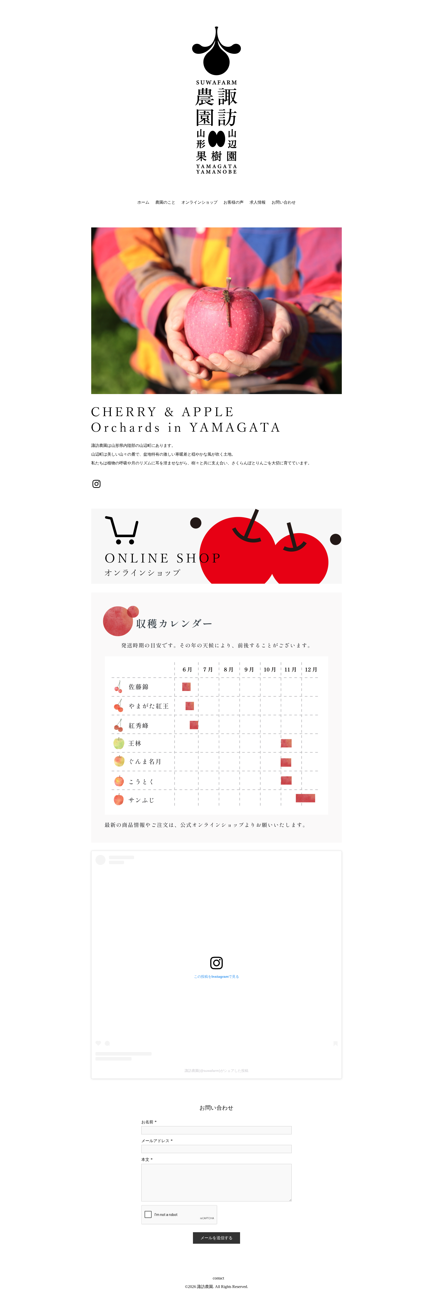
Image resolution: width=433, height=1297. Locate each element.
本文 (147, 1159)
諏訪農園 (205, 1286)
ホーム (143, 202)
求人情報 (258, 202)
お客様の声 (234, 202)
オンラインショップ (199, 202)
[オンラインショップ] (216, 546)
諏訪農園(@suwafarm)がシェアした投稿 (216, 1071)
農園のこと (165, 202)
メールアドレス (157, 1141)
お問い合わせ (284, 202)
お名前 (149, 1122)
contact (218, 1278)
